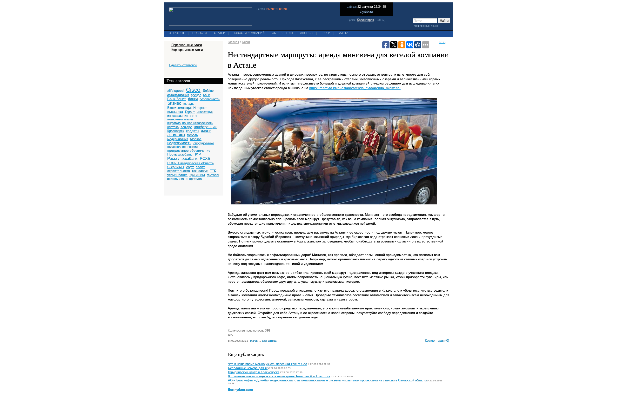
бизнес (174, 103)
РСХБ (205, 159)
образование (176, 147)
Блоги (325, 33)
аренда (196, 95)
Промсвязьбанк (179, 154)
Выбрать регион (277, 9)
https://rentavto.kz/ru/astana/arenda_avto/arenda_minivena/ (355, 88)
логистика (176, 135)
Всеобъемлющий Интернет (187, 108)
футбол (213, 175)
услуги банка (177, 175)
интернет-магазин (180, 119)
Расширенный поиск (425, 25)
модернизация (177, 139)
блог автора (269, 340)
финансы (197, 175)
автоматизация (178, 95)
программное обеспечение (188, 150)
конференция (205, 127)
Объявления (282, 33)
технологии (200, 171)
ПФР (197, 154)
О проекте (177, 33)
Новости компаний (249, 33)
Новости (199, 33)
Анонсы (306, 33)
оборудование (204, 143)
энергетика (194, 179)
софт (190, 167)
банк (206, 95)
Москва (195, 139)
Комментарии (434, 340)
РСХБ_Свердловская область (190, 163)
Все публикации (240, 390)
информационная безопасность (190, 123)
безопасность (210, 99)
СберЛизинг (175, 167)
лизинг (206, 131)
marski (254, 340)
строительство (178, 171)
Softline (208, 90)
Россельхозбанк (182, 158)
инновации (174, 116)
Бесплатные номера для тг (248, 368)
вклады (188, 103)
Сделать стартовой (183, 65)
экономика (175, 179)
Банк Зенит (176, 99)
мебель (192, 135)
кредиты (192, 131)
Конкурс (186, 127)
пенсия (193, 147)
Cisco (193, 89)
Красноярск (365, 20)
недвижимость (179, 143)
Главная (233, 42)
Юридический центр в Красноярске (253, 372)
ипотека (173, 127)
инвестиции (205, 112)
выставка (175, 112)
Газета (343, 33)
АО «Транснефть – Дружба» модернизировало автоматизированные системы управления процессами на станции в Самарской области (327, 380)
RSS (442, 42)
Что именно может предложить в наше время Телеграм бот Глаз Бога (279, 376)
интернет (191, 116)
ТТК (213, 171)
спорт (200, 167)
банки (193, 99)
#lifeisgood (175, 90)
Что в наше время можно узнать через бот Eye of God (267, 364)
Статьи (219, 33)
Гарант (190, 112)
